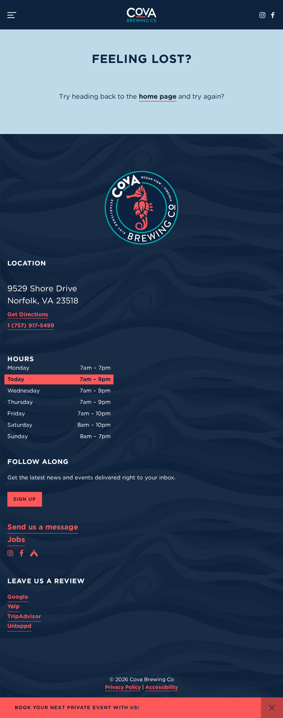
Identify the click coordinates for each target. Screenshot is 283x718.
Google (17, 597)
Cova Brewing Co (141, 14)
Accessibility (161, 687)
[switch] (14, 14)
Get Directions (27, 314)
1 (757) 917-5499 (30, 325)
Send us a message (42, 526)
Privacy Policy (123, 687)
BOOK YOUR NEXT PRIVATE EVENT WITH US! (77, 707)
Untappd (19, 626)
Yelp (13, 606)
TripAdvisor (24, 616)
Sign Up (24, 499)
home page (158, 96)
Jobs (16, 539)
